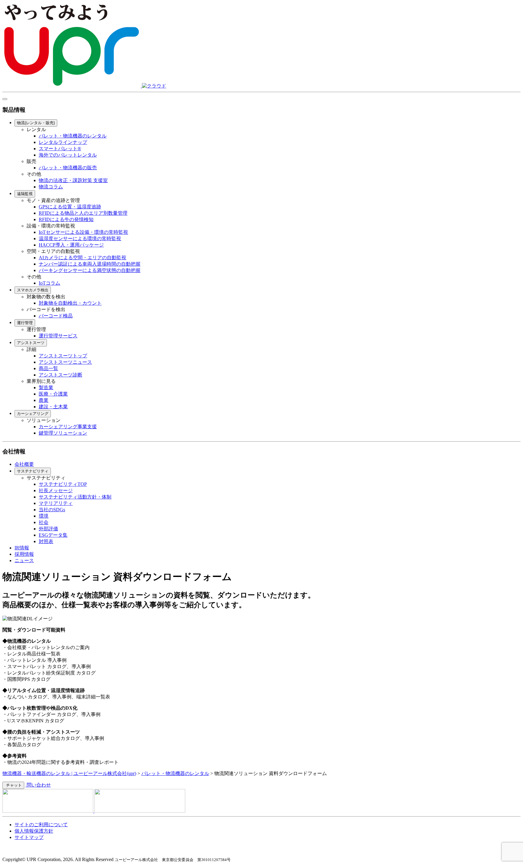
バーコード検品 (56, 315)
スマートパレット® (60, 148)
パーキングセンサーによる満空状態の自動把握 (89, 270)
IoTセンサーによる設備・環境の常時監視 (83, 232)
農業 (43, 400)
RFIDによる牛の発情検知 (66, 219)
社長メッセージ (56, 490)
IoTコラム (49, 283)
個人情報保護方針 (34, 831)
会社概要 (24, 464)
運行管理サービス (58, 335)
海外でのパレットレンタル (68, 154)
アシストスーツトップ (63, 355)
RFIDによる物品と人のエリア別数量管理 (83, 213)
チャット (13, 785)
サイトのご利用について (41, 824)
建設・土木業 (53, 406)
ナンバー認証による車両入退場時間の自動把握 (89, 264)
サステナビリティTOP (63, 484)
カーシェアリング (32, 413)
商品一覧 (48, 368)
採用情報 (24, 554)
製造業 (46, 387)
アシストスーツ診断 (60, 374)
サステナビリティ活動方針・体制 (75, 496)
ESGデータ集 (53, 535)
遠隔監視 (25, 193)
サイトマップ (29, 837)
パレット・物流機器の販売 (68, 167)
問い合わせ (38, 784)
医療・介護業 (53, 393)
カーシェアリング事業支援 (68, 426)
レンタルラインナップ (63, 142)
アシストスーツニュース (65, 362)
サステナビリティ (32, 471)
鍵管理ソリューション (63, 433)
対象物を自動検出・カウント (70, 303)
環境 (43, 516)
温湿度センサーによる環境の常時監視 (80, 238)
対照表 (46, 541)
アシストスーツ (30, 342)
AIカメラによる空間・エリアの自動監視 (82, 257)
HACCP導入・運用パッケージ (71, 244)
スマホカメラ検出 (32, 290)
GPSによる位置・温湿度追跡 (70, 206)
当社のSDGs (52, 509)
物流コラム (51, 186)
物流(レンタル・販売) (36, 123)
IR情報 (22, 547)
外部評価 (48, 528)
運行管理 (25, 322)
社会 (43, 522)
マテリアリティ (56, 503)
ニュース (24, 560)
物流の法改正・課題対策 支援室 (73, 180)
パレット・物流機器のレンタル (73, 135)
